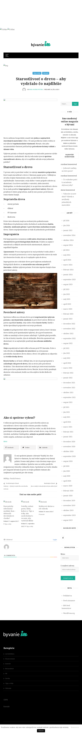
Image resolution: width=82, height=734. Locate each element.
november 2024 (69, 235)
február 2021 (68, 432)
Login (55, 540)
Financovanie (10, 659)
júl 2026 (66, 220)
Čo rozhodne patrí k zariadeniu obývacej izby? (69, 182)
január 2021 (67, 437)
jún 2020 (66, 471)
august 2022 (67, 343)
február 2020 (68, 491)
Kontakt (7, 706)
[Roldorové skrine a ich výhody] (46, 501)
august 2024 (67, 245)
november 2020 (69, 446)
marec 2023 (67, 309)
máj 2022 (66, 358)
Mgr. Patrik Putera (36, 89)
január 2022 (67, 378)
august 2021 (67, 402)
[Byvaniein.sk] (41, 41)
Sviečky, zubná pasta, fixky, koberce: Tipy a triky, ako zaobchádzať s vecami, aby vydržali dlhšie (27, 513)
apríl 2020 (67, 481)
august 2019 (67, 520)
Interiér (42, 514)
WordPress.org (69, 613)
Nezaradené (9, 669)
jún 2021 (66, 412)
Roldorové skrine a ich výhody (46, 507)
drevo (5, 441)
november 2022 (69, 329)
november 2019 (69, 505)
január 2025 (67, 230)
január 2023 (67, 319)
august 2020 (67, 461)
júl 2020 (66, 466)
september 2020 (69, 456)
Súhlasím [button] (41, 731)
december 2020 (69, 441)
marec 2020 (67, 486)
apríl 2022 (67, 363)
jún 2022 (66, 353)
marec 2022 (67, 368)
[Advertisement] (40, 14)
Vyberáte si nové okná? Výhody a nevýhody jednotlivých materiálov (69, 199)
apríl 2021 (67, 422)
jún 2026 (66, 225)
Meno (63, 554)
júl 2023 (66, 289)
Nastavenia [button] (75, 727)
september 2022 (69, 338)
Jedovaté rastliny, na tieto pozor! (69, 169)
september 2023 (69, 279)
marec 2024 (67, 265)
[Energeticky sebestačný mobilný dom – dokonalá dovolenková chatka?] (11, 501)
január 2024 (67, 274)
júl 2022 (66, 348)
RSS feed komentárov (66, 606)
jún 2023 (66, 294)
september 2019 (69, 515)
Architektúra (9, 654)
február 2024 (68, 270)
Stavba (7, 678)
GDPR (6, 700)
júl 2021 (66, 407)
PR (6, 673)
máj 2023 (66, 299)
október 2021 (68, 392)
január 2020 (67, 496)
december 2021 (69, 383)
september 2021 (69, 397)
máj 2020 (66, 476)
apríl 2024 (67, 260)
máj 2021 (66, 417)
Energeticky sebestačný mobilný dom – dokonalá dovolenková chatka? (10, 512)
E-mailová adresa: (67, 566)
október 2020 (68, 451)
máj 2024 (66, 255)
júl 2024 (66, 250)
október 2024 (68, 240)
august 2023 (67, 284)
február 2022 (68, 373)
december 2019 (69, 500)
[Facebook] (63, 538)
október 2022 (68, 333)
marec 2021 (67, 427)
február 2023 (68, 314)
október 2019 (68, 510)
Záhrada (45, 73)
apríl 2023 (67, 304)
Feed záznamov (69, 600)
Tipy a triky (37, 73)
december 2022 (69, 324)
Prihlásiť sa (67, 596)
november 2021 (69, 387)
